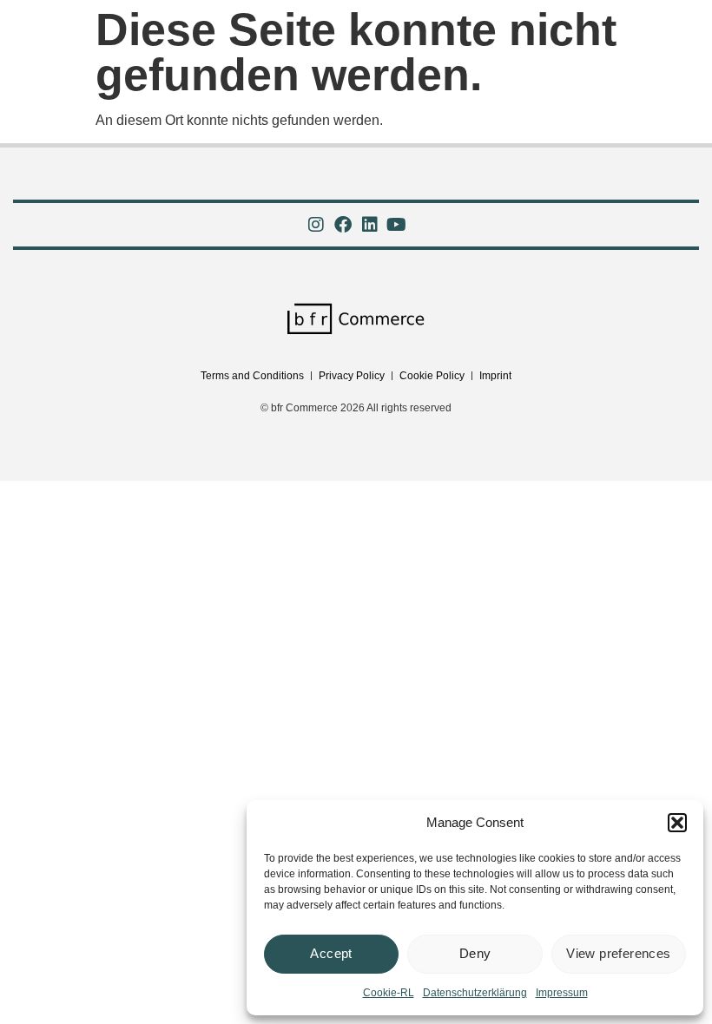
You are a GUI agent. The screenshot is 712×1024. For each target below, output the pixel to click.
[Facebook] (343, 224)
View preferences (618, 953)
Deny (475, 953)
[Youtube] (396, 224)
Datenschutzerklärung (475, 993)
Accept (331, 953)
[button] (677, 822)
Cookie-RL (388, 993)
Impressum (562, 993)
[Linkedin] (370, 224)
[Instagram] (316, 224)
